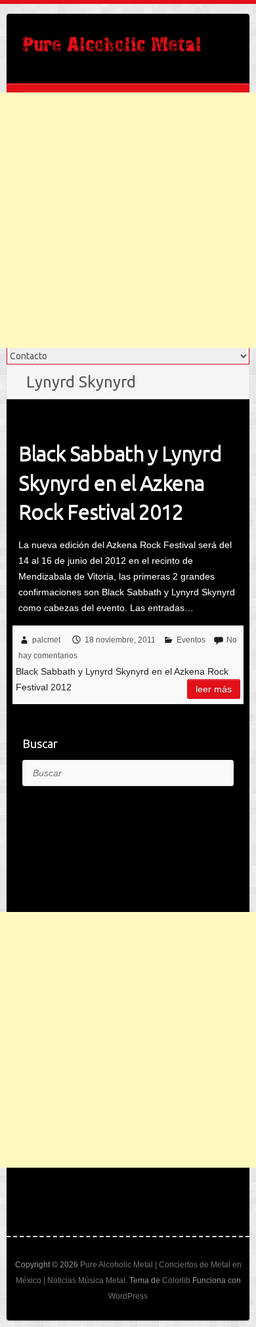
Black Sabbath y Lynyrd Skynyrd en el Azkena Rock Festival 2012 (120, 482)
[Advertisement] (128, 220)
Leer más (214, 689)
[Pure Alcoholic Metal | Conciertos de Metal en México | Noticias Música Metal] (111, 48)
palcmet (46, 639)
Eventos (191, 639)
